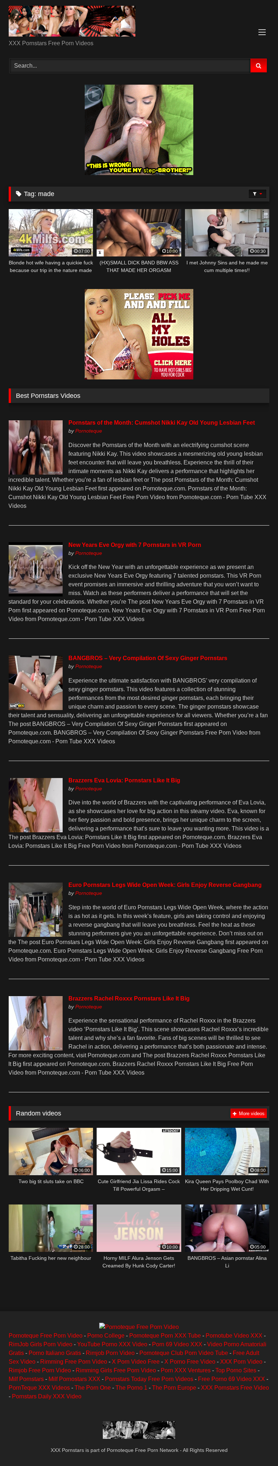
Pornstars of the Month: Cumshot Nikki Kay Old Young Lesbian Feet (161, 423)
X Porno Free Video (189, 1362)
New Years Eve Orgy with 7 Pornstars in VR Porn (134, 545)
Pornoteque (88, 431)
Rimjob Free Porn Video (40, 1370)
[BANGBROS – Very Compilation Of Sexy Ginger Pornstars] (35, 708)
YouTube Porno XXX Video (112, 1344)
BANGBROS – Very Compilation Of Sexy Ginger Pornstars (147, 658)
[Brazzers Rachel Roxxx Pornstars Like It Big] (35, 1048)
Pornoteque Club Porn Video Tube (183, 1353)
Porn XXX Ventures (186, 1370)
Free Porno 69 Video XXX (231, 1379)
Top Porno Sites (235, 1370)
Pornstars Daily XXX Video (46, 1396)
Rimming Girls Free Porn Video (116, 1370)
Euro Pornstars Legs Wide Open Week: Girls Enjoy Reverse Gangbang (165, 885)
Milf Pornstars (26, 1379)
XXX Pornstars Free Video (235, 1388)
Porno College (106, 1336)
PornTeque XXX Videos (39, 1388)
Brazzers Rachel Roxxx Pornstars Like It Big (129, 998)
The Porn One (93, 1388)
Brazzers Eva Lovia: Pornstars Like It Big (124, 780)
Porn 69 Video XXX (177, 1344)
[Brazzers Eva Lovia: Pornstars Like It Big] (35, 830)
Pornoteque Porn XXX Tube (165, 1336)
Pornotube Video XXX (234, 1336)
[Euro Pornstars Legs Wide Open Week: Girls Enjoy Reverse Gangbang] (35, 935)
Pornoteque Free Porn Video (46, 1336)
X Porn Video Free (136, 1362)
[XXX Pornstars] (139, 22)
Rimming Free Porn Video (73, 1362)
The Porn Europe (174, 1388)
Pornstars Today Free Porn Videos (149, 1379)
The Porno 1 (131, 1388)
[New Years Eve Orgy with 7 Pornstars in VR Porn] (35, 594)
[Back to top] (256, 1444)
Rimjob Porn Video (110, 1353)
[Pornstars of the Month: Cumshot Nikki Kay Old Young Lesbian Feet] (35, 472)
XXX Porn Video (241, 1362)
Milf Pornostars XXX (74, 1379)
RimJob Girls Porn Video (40, 1344)
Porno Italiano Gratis (55, 1353)
